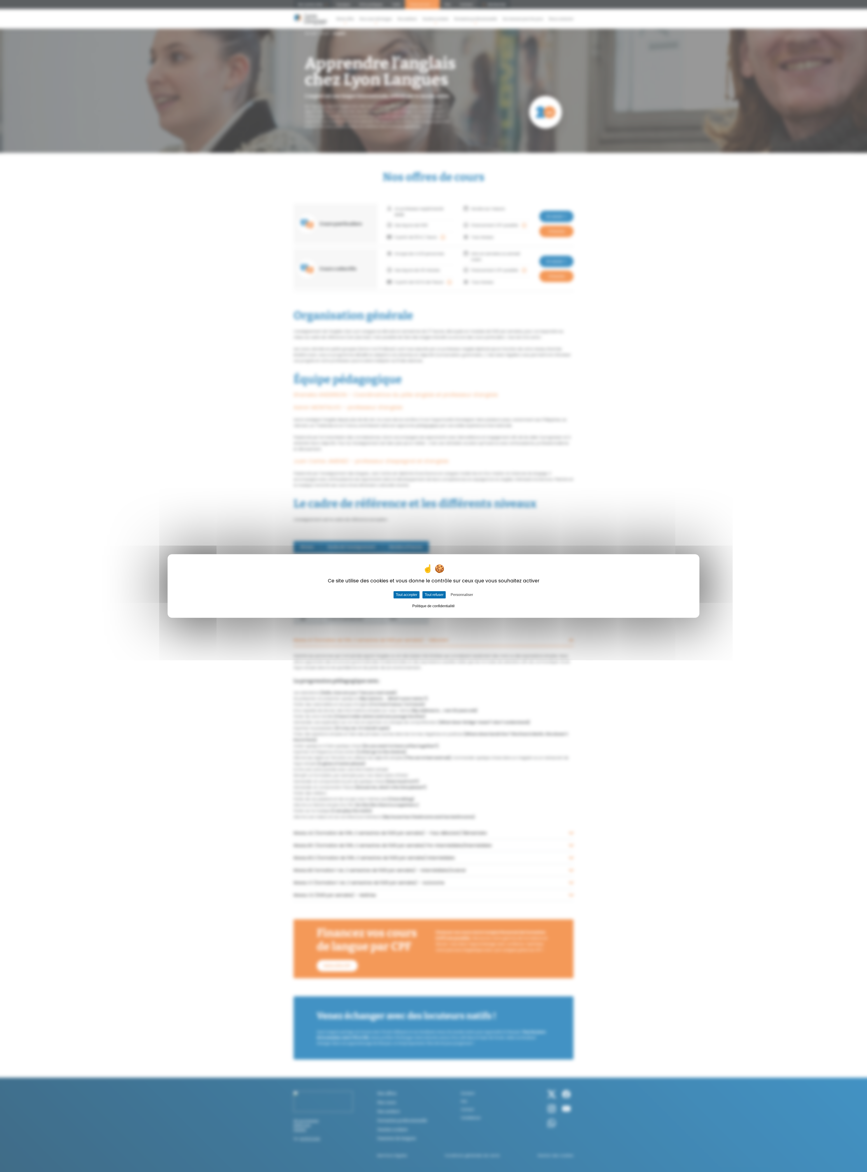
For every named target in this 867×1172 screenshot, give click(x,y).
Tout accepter (406, 595)
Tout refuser (434, 595)
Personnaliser (462, 595)
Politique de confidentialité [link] (433, 606)
